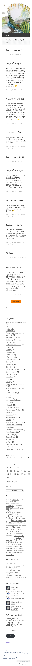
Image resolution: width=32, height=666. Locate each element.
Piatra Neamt (11, 417)
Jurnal (8, 398)
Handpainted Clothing (15, 388)
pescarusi (19, 535)
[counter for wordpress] (8, 642)
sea (19, 544)
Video (8, 447)
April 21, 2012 (10, 243)
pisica (7, 540)
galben (17, 518)
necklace (10, 533)
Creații (9, 350)
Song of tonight (14, 50)
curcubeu (14, 510)
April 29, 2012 (10, 90)
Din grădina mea (13, 369)
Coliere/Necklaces (13, 345)
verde (22, 550)
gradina (8, 521)
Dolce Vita (10, 374)
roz (16, 544)
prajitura (17, 539)
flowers (11, 518)
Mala (13, 587)
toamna (20, 548)
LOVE (8, 402)
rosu (13, 544)
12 (18, 467)
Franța (9, 382)
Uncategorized (12, 444)
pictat (18, 537)
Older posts (16, 301)
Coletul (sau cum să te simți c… (17, 593)
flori (8, 518)
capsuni (16, 504)
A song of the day (15, 99)
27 (22, 474)
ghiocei (23, 518)
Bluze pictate (11, 337)
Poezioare (10, 427)
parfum (21, 533)
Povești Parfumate (14, 430)
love (23, 525)
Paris (8, 412)
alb (10, 499)
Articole (9, 326)
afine (7, 500)
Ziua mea (20, 598)
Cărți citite (10, 357)
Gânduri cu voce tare (15, 384)
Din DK (9, 367)
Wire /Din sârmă (13, 449)
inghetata (9, 525)
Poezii (8, 420)
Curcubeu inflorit (14, 132)
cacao (8, 504)
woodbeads (10, 552)
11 (14, 467)
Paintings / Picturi (13, 410)
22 (29, 471)
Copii (8, 347)
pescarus (9, 536)
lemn (20, 525)
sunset (15, 548)
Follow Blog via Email (14, 615)
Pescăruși (10, 415)
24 (11, 474)
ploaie (11, 540)
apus (21, 500)
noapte (17, 533)
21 (25, 471)
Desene (9, 364)
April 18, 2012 (10, 294)
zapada (17, 552)
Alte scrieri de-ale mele (16, 322)
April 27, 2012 (10, 123)
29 (29, 474)
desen (20, 512)
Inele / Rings (11, 393)
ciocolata (10, 505)
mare (12, 526)
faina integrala (12, 515)
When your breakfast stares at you (15, 567)
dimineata (9, 514)
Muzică (19, 54)
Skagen (21, 546)
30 (8, 477)
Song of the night (15, 157)
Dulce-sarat (11, 563)
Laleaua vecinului (14, 225)
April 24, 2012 (10, 161)
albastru (15, 499)
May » (14, 482)
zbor (21, 552)
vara (19, 550)
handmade (18, 520)
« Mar (8, 482)
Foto (11, 148)
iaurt (23, 523)
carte (20, 503)
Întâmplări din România (12, 330)
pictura (24, 538)
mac (7, 527)
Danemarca (11, 360)
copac (21, 508)
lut (25, 525)
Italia (8, 395)
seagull (9, 546)
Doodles (9, 377)
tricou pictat (13, 550)
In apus (9, 253)
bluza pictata (19, 501)
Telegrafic (10, 439)
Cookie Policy (11, 658)
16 (7, 471)
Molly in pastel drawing (16, 577)
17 (11, 471)
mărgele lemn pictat (12, 531)
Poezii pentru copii (14, 422)
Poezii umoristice (13, 425)
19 (18, 471)
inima (13, 525)
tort (7, 550)
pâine (18, 542)
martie (12, 529)
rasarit (21, 542)
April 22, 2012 (10, 191)
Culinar (9, 352)
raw (7, 544)
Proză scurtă (11, 432)
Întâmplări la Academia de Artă (16, 334)
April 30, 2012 (10, 54)
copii (8, 510)
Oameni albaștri (13, 407)
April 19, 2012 (10, 257)
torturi (8, 442)
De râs (8, 362)
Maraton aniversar (13, 575)
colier (15, 507)
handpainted (14, 522)
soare (9, 548)
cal (12, 504)
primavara (11, 542)
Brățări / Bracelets (14, 340)
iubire (16, 525)
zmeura (10, 554)
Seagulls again (12, 573)
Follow (10, 636)
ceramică (10, 342)
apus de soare (10, 502)
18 (14, 471)
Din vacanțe (11, 372)
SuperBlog (10, 437)
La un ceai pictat (13, 400)
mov (21, 529)
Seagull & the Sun (13, 570)
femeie (19, 516)
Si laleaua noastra (15, 201)
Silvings (16, 546)
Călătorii (9, 355)
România (10, 434)
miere (16, 529)
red (10, 544)
